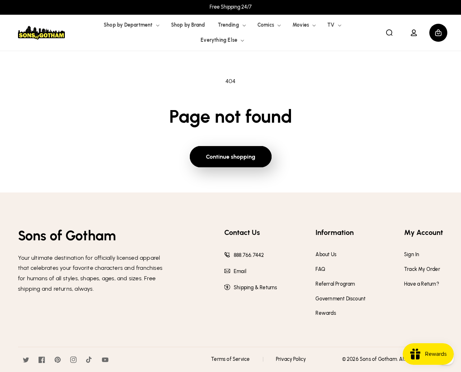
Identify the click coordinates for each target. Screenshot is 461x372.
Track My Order (422, 269)
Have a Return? (421, 284)
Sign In (411, 255)
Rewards (325, 313)
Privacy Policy (291, 359)
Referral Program (335, 284)
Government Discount (340, 299)
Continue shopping (230, 156)
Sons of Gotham (378, 359)
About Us (325, 255)
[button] (130, 25)
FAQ (320, 269)
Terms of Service (230, 359)
